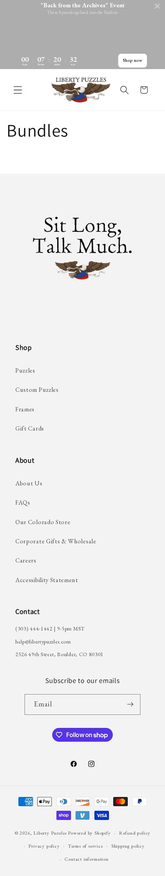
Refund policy (134, 833)
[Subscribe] (130, 704)
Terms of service (85, 846)
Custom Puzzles (37, 390)
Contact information (86, 859)
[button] (18, 90)
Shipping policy (128, 846)
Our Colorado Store (42, 522)
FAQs (22, 502)
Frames (25, 409)
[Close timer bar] (157, 6)
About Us (29, 483)
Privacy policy (43, 846)
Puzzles (25, 370)
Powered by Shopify (89, 833)
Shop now (132, 60)
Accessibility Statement (46, 580)
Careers (25, 560)
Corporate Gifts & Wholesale (55, 541)
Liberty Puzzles (50, 833)
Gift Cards (29, 428)
